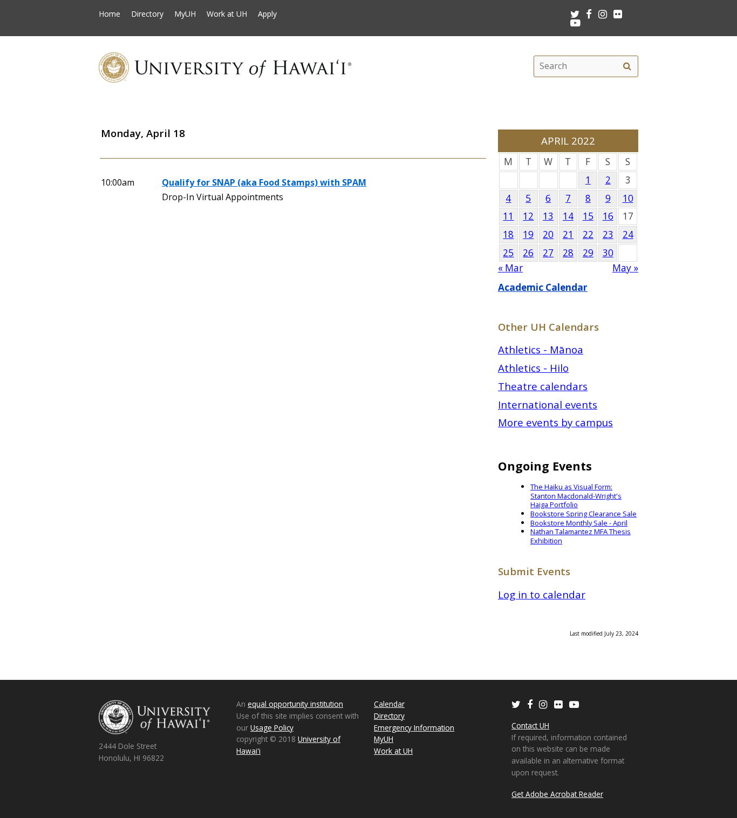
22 (588, 234)
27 (548, 253)
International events (547, 404)
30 (608, 253)
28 (568, 253)
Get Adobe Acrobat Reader (557, 794)
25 (508, 253)
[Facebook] (530, 704)
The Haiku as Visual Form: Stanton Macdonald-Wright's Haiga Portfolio (576, 495)
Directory (147, 14)
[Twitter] (516, 704)
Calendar (389, 704)
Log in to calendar (541, 594)
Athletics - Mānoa (540, 349)
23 (608, 234)
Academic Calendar (543, 287)
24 (628, 234)
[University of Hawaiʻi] (225, 66)
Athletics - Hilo (533, 367)
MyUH (185, 14)
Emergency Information (414, 727)
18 (508, 234)
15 (588, 216)
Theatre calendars (543, 386)
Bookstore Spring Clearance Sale (583, 514)
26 (528, 253)
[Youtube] (575, 22)
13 (548, 216)
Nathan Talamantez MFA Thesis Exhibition (580, 536)
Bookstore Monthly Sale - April (578, 523)
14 (568, 216)
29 (588, 253)
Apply (267, 14)
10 (628, 198)
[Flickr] (558, 704)
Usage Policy (272, 727)
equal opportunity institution (295, 704)
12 (528, 216)
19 (528, 234)
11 (508, 216)
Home (109, 14)
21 (568, 234)
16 (608, 216)
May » (625, 268)
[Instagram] (543, 704)
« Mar (510, 268)
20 (548, 234)
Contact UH (530, 725)
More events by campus (555, 422)
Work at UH (227, 14)
